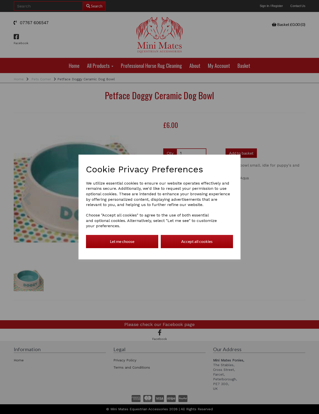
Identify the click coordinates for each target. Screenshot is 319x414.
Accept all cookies (197, 241)
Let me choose (122, 241)
